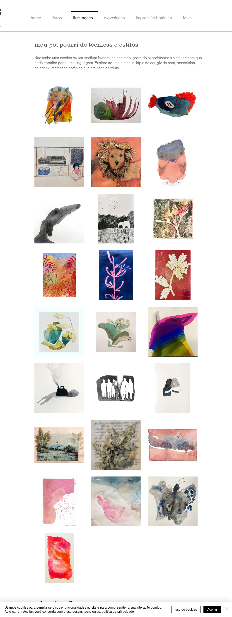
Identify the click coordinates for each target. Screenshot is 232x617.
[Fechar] (226, 609)
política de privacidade (118, 611)
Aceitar (212, 609)
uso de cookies (186, 609)
